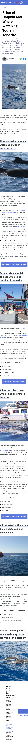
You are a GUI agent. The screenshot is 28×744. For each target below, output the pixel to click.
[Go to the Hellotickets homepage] (6, 2)
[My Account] (26, 2)
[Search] (14, 2)
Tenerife (5, 7)
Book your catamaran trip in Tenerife (14, 381)
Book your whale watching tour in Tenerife (14, 264)
